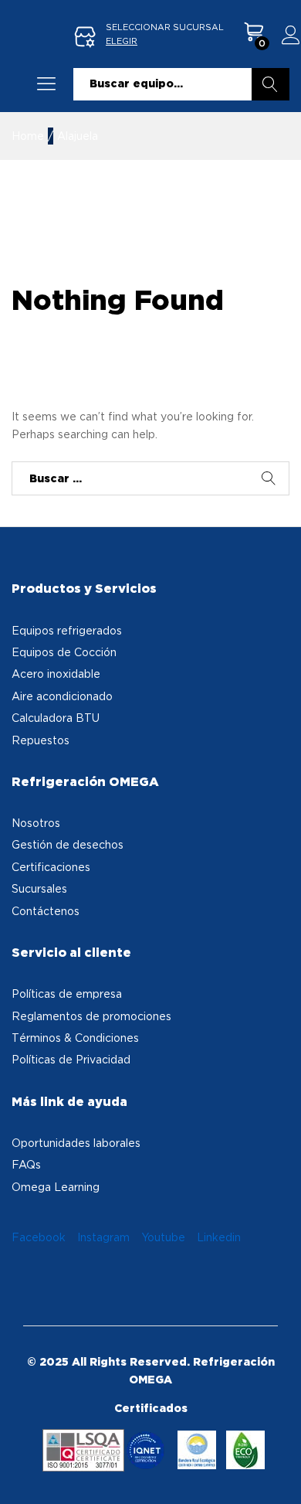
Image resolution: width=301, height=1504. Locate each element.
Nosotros (36, 823)
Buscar (270, 84)
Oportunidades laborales (76, 1142)
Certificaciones (51, 867)
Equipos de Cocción (64, 652)
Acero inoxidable (56, 673)
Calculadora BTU (56, 717)
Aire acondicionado (62, 696)
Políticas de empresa (67, 993)
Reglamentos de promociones (91, 1016)
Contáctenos (45, 911)
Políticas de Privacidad (71, 1059)
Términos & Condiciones (75, 1037)
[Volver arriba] (279, 1473)
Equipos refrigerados (67, 630)
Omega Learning (56, 1187)
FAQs (26, 1164)
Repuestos (40, 740)
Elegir (121, 41)
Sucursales (39, 888)
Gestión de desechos (67, 844)
